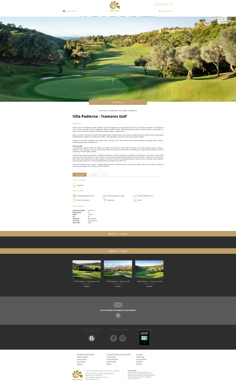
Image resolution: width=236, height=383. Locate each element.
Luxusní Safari (82, 359)
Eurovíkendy (81, 362)
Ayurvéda (139, 354)
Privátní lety (140, 357)
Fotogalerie (93, 174)
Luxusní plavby (141, 359)
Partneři (139, 364)
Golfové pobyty (82, 357)
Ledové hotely (111, 362)
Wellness (80, 364)
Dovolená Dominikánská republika (119, 354)
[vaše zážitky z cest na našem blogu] (91, 339)
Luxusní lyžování (112, 359)
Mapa (104, 174)
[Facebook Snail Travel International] (113, 339)
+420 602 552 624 (167, 11)
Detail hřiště (79, 174)
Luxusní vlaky (111, 357)
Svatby (109, 364)
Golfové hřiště (113, 111)
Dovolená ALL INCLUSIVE (85, 354)
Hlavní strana (103, 111)
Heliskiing (139, 362)
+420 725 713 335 (103, 377)
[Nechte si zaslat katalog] (144, 339)
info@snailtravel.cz (72, 11)
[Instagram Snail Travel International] (122, 339)
